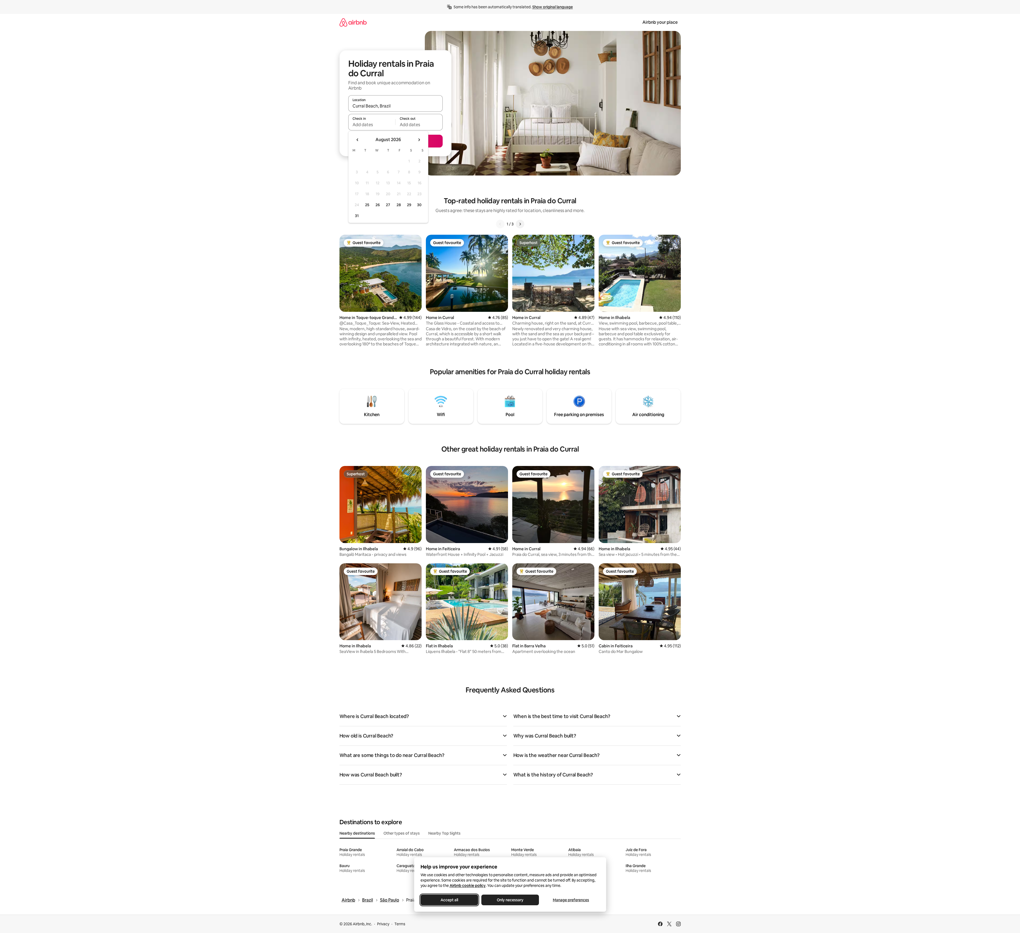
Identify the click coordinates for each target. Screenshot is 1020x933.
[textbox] (372, 124)
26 (377, 204)
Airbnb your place (660, 22)
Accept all (449, 900)
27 (388, 204)
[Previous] (500, 224)
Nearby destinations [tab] (357, 833)
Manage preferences (571, 900)
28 (399, 204)
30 (419, 204)
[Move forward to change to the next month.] (419, 139)
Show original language (552, 7)
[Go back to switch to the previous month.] (357, 139)
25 (367, 204)
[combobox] (395, 106)
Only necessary (510, 900)
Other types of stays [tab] (401, 833)
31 (357, 215)
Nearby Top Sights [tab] (444, 833)
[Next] (520, 224)
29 (409, 204)
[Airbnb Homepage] (353, 22)
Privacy (383, 924)
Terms (399, 924)
